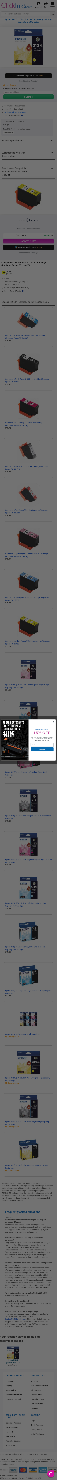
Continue (42, 749)
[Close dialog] (54, 721)
